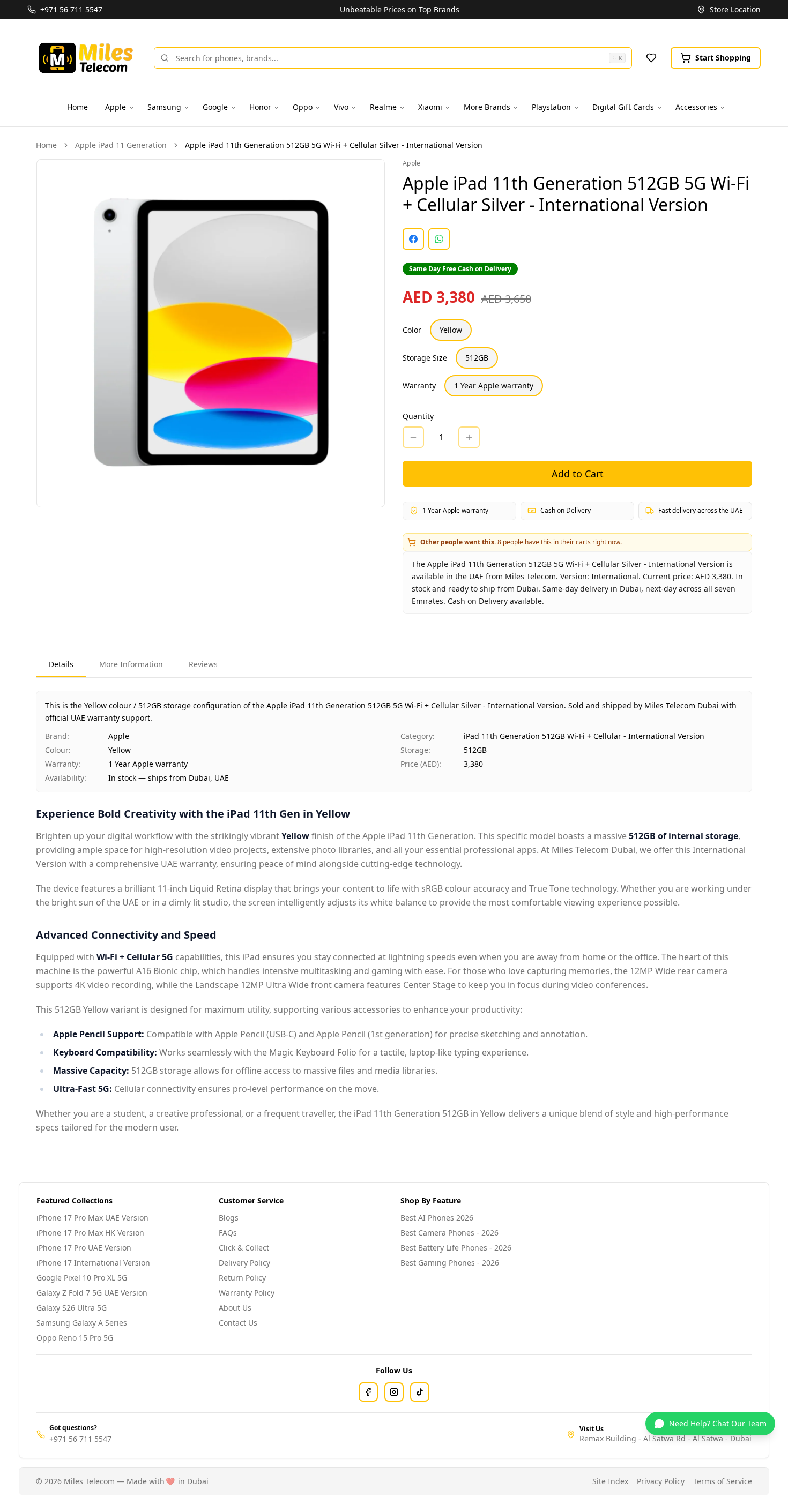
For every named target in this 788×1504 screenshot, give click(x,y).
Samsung (164, 107)
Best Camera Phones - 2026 (449, 1233)
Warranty (419, 385)
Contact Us (238, 1323)
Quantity (418, 416)
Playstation (551, 107)
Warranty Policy (246, 1293)
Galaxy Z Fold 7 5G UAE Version (91, 1293)
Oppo (303, 107)
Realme (383, 107)
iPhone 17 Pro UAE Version (83, 1248)
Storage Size (425, 358)
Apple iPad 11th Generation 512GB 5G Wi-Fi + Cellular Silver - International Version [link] (333, 145)
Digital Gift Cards (623, 107)
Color (412, 330)
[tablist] (394, 665)
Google (215, 107)
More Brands (487, 107)
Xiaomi (430, 107)
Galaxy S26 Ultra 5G (71, 1308)
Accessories (696, 107)
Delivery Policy (244, 1263)
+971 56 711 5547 (80, 1439)
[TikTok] (419, 1392)
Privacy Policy (661, 1481)
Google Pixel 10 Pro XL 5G (81, 1278)
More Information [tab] (131, 664)
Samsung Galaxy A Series (81, 1323)
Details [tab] (61, 664)
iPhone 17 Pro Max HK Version (90, 1233)
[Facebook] (368, 1392)
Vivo (341, 107)
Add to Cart (578, 473)
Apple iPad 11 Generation (121, 145)
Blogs (229, 1218)
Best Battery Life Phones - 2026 (455, 1248)
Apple (115, 107)
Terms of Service (722, 1481)
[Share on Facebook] (413, 239)
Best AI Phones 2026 (436, 1218)
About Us (235, 1308)
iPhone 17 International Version (93, 1263)
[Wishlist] (651, 58)
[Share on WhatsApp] (439, 239)
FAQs (228, 1233)
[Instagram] (394, 1392)
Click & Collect (244, 1248)
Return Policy (242, 1278)
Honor (260, 107)
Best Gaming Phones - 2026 (449, 1263)
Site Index (610, 1481)
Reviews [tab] (203, 664)
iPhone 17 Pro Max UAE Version (92, 1218)
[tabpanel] (394, 912)
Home (77, 107)
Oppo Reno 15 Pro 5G (74, 1338)
